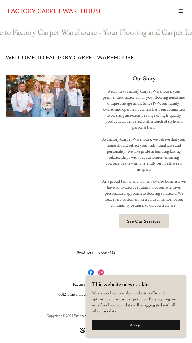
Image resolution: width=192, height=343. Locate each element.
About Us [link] (106, 253)
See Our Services (143, 221)
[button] (181, 11)
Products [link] (85, 253)
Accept (136, 325)
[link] (55, 12)
